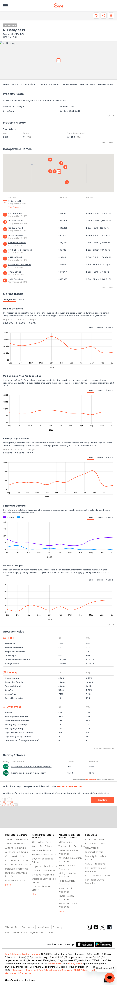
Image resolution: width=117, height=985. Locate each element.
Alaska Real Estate (15, 843)
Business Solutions (95, 843)
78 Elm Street (14, 272)
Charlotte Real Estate (43, 870)
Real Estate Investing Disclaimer (56, 970)
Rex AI (52, 932)
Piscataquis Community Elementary (28, 773)
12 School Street (15, 235)
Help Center (43, 927)
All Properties (65, 842)
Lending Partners (94, 852)
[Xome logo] (58, 5)
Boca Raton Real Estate (44, 854)
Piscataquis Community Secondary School (31, 766)
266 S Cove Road (16, 279)
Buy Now (102, 800)
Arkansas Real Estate (16, 852)
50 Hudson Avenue (17, 242)
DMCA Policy (80, 970)
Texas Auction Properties (71, 846)
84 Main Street (15, 257)
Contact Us (27, 927)
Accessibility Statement (25, 970)
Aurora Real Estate (42, 846)
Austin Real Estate (41, 850)
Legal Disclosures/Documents (29, 932)
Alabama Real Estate (16, 839)
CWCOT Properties (95, 863)
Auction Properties (95, 839)
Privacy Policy (74, 963)
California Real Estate (16, 856)
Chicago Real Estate (43, 874)
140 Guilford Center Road (20, 250)
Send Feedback (58, 819)
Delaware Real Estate (16, 868)
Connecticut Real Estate (18, 864)
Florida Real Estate (15, 880)
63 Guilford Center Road (19, 264)
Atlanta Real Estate (42, 842)
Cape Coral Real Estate (44, 866)
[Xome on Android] (103, 944)
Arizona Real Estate (15, 847)
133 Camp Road (15, 228)
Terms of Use (55, 963)
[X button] (102, 927)
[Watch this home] (96, 16)
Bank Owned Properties (97, 875)
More (8, 884)
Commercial (92, 847)
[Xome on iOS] (85, 944)
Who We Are (11, 927)
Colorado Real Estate (16, 860)
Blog (7, 932)
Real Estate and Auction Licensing (23, 954)
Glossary (57, 927)
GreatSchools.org (91, 779)
